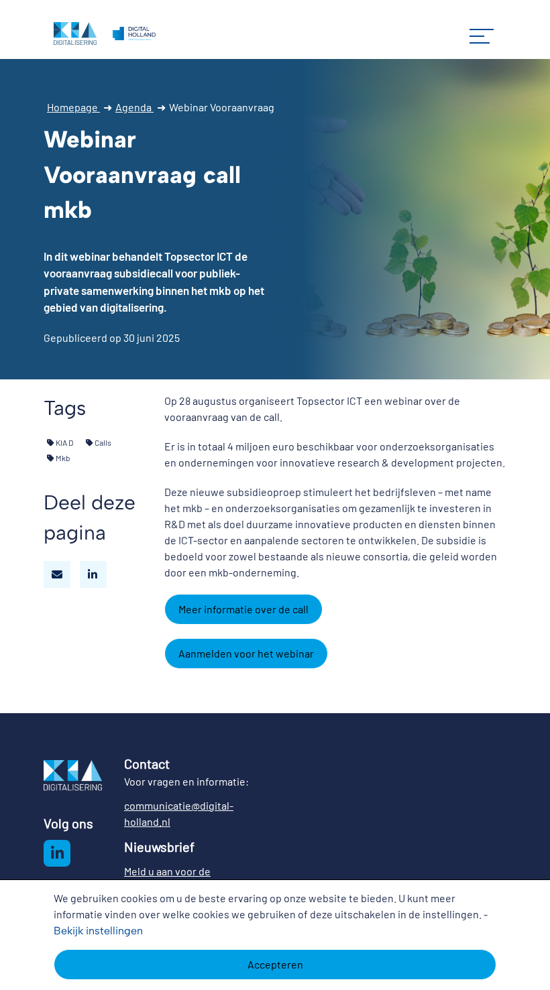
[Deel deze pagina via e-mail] (57, 574)
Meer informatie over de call (243, 609)
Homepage (73, 107)
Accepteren (275, 964)
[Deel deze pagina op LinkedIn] (93, 574)
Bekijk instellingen (98, 930)
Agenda (134, 107)
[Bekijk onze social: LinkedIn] (57, 853)
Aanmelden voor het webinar (246, 653)
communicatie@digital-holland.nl (178, 813)
